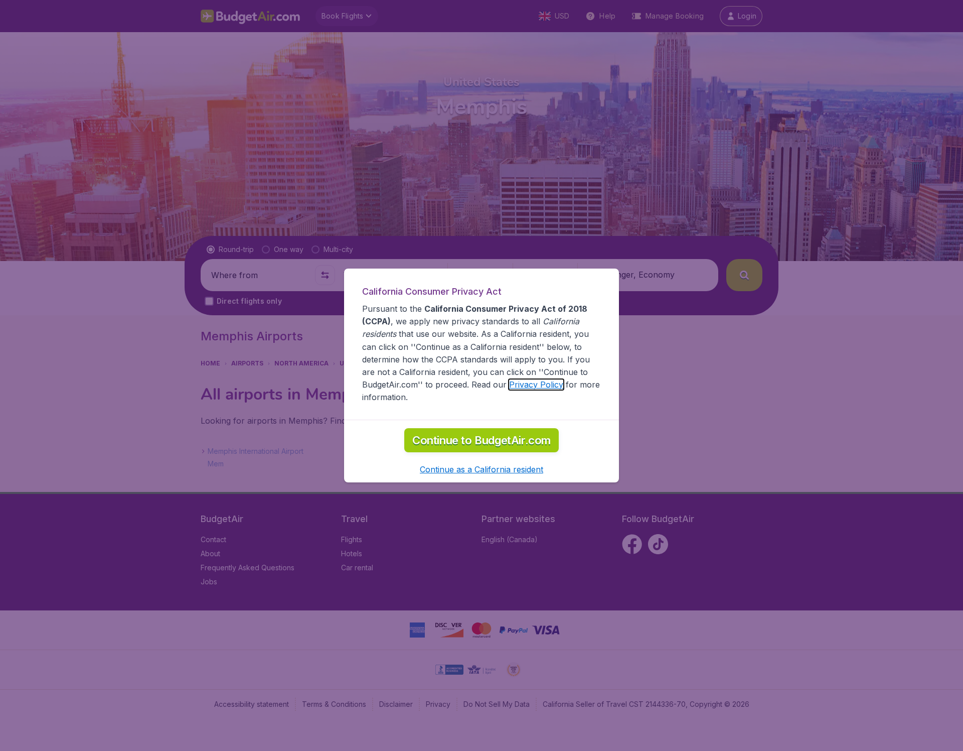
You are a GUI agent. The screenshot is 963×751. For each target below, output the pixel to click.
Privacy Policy (536, 385)
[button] (481, 469)
